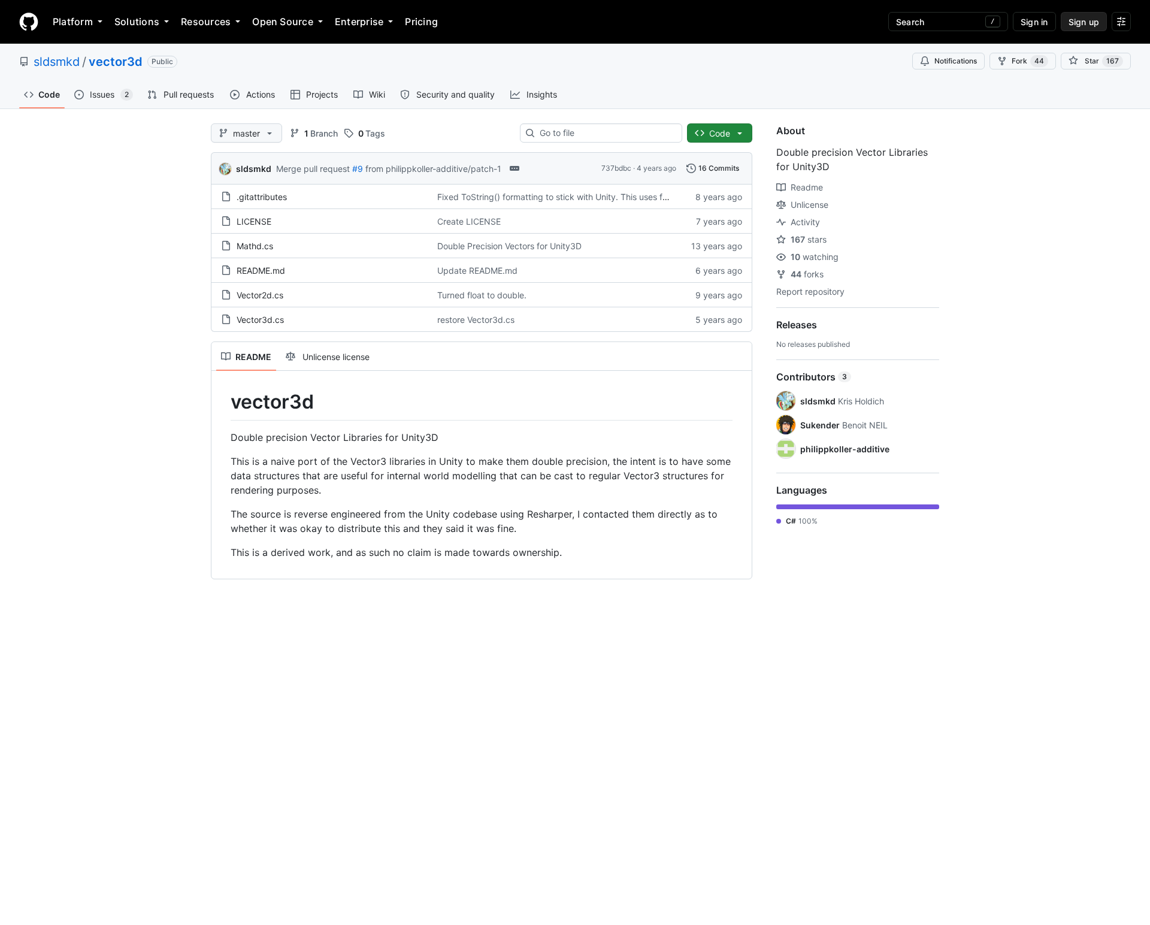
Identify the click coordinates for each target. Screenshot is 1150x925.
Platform (73, 22)
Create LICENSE (469, 221)
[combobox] (606, 133)
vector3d (116, 62)
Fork (1028, 60)
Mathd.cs (255, 246)
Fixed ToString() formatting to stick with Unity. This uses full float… (567, 197)
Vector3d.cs (260, 320)
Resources (206, 22)
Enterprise (359, 22)
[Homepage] (28, 21)
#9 (357, 169)
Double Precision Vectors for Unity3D (509, 246)
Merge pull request (313, 169)
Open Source (282, 22)
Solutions (136, 22)
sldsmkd (57, 62)
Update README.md (477, 270)
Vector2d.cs (260, 295)
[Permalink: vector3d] (222, 402)
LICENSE (254, 221)
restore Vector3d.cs (476, 320)
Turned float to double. (481, 295)
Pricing (421, 22)
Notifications (955, 60)
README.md (261, 270)
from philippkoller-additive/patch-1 (433, 169)
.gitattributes (262, 197)
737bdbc (616, 168)
